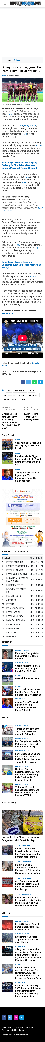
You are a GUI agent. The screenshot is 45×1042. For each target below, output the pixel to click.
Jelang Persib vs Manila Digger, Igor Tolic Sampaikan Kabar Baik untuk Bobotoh (27, 476)
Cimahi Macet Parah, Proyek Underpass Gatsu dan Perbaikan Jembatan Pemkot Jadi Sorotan (27, 852)
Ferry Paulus (30, 125)
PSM (10, 114)
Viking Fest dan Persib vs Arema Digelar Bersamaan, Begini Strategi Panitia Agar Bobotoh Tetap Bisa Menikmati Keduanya (28, 954)
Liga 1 (38, 247)
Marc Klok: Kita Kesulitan (27, 678)
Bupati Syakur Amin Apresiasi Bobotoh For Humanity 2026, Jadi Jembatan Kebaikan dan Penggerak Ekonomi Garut (28, 972)
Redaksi (16, 1027)
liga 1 (21, 395)
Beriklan (22, 1030)
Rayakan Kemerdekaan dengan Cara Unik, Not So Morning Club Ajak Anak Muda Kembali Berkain (28, 901)
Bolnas (4, 75)
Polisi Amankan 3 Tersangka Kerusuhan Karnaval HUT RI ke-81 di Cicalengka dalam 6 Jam (27, 869)
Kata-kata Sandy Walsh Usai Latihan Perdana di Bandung (27, 656)
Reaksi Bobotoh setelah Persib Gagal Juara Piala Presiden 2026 (27, 927)
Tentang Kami (7, 1027)
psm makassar (9, 395)
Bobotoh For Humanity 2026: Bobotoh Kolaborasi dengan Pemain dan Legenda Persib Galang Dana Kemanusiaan (28, 990)
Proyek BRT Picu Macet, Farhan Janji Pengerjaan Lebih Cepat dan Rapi (20, 838)
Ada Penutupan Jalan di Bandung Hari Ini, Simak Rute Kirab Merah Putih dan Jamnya (27, 885)
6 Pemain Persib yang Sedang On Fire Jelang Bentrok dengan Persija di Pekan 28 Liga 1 (11, 417)
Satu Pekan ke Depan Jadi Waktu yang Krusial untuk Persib (28, 445)
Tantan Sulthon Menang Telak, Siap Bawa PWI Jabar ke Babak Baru (27, 731)
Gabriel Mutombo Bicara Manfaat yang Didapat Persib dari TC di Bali (27, 668)
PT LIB (20, 125)
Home (8, 60)
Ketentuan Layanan (27, 1027)
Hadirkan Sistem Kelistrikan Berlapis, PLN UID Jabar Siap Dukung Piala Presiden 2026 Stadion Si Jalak (27, 774)
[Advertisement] (22, 33)
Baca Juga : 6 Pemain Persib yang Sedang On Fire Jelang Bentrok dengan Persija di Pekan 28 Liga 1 (19, 165)
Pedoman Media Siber (10, 1030)
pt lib (31, 390)
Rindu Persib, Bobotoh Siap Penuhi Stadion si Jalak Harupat (26, 939)
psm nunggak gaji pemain (14, 400)
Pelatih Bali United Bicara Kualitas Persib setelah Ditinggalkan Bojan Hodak (28, 692)
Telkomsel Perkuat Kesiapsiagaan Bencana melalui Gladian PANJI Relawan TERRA (27, 791)
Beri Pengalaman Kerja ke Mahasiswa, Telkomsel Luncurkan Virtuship (28, 744)
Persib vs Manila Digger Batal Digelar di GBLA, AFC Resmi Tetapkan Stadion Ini (28, 460)
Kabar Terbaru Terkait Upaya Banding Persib (31, 413)
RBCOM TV (8, 313)
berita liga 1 (33, 395)
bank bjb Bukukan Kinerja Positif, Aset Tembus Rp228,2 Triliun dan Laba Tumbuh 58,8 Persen (27, 758)
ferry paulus (20, 390)
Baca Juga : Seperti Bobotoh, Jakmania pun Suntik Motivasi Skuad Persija (21, 265)
